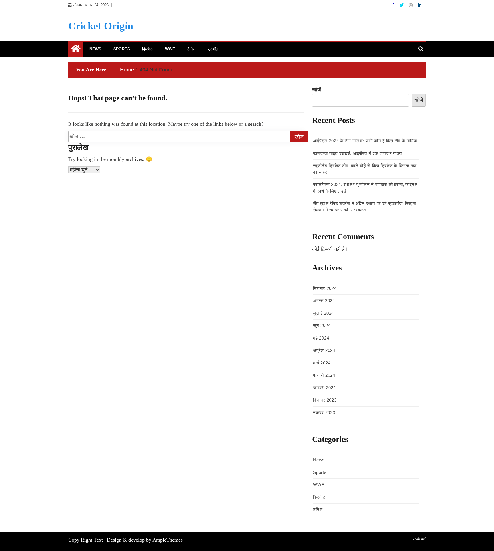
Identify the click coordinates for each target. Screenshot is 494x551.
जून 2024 (321, 325)
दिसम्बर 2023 (324, 400)
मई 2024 (321, 338)
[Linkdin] (419, 5)
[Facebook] (393, 5)
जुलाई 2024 (323, 313)
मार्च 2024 (321, 362)
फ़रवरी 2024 (324, 375)
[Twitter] (402, 5)
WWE (170, 49)
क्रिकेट (147, 49)
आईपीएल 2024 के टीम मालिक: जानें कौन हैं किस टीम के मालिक (365, 140)
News (95, 49)
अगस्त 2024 (324, 300)
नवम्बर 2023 (324, 412)
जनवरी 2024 (324, 387)
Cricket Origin (100, 26)
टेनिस (191, 49)
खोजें (316, 90)
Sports (121, 49)
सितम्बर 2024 (324, 288)
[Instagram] (411, 5)
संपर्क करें (419, 539)
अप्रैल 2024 (324, 350)
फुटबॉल (213, 49)
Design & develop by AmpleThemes (145, 540)
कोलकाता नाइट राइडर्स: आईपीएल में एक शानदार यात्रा (357, 153)
